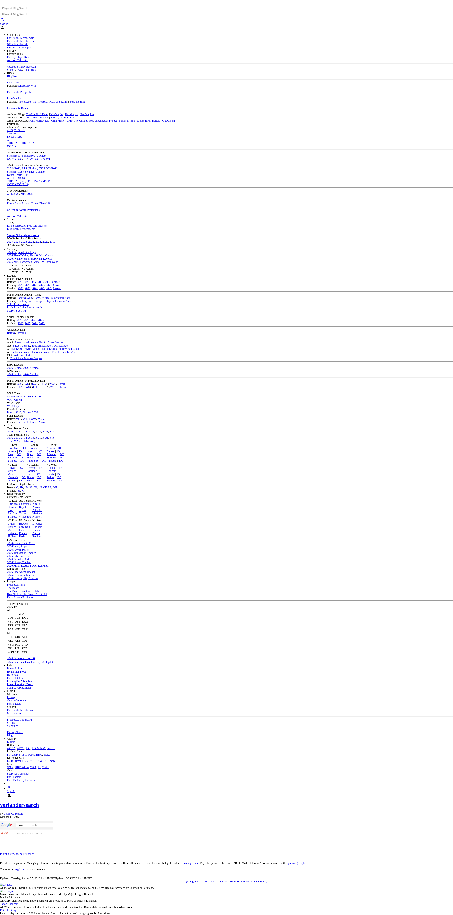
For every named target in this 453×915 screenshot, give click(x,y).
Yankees (12, 460)
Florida (28, 355)
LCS (34, 383)
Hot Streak (13, 674)
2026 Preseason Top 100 (21, 658)
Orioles (12, 451)
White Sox (32, 460)
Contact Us (208, 881)
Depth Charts (14, 136)
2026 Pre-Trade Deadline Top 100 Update (30, 662)
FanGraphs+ (87, 114)
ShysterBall (67, 117)
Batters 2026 (14, 412)
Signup (11, 69)
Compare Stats (62, 297)
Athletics (51, 454)
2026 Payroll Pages (18, 549)
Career (55, 281)
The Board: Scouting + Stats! (23, 590)
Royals (30, 451)
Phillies (12, 480)
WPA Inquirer (15, 406)
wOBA (11, 748)
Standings (12, 725)
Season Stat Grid (16, 310)
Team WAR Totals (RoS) (21, 441)
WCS (52, 383)
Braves (11, 467)
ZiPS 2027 (13, 193)
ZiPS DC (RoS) (48, 168)
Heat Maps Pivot (16, 671)
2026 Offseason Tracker (20, 575)
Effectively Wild (27, 85)
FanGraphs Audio (39, 120)
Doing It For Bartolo (148, 120)
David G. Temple (13, 813)
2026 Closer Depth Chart (21, 543)
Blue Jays (13, 447)
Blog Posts (30, 69)
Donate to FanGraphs (19, 47)
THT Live (31, 117)
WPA (33, 767)
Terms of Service (239, 881)
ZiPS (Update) (30, 168)
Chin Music (57, 120)
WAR (10, 767)
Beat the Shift (77, 101)
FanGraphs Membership (20, 37)
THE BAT (13, 142)
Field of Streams (58, 101)
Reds (29, 480)
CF (45, 487)
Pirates (30, 477)
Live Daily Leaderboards (21, 228)
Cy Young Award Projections (23, 209)
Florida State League (63, 351)
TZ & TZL (42, 760)
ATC (10, 139)
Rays (10, 454)
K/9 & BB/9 (35, 754)
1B (21, 487)
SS (30, 487)
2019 (52, 241)
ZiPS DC (19, 130)
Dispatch (43, 117)
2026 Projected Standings (21, 252)
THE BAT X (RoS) (39, 181)
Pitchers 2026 (30, 412)
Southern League (41, 345)
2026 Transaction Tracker (21, 552)
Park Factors (14, 703)
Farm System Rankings (20, 597)
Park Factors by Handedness (23, 780)
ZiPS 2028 (27, 193)
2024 (17, 241)
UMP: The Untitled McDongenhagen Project (91, 120)
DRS (25, 760)
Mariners (51, 457)
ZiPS (10, 130)
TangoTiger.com (9, 903)
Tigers (30, 454)
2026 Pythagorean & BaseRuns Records (29, 258)
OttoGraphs (168, 120)
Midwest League (21, 348)
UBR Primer (22, 767)
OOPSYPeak (14, 158)
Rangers (51, 460)
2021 (38, 241)
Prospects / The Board (19, 719)
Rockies (51, 480)
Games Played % (40, 203)
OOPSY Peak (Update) (37, 158)
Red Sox (12, 457)
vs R (25, 418)
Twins (30, 457)
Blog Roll (12, 76)
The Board (13, 587)
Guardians (32, 447)
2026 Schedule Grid (18, 555)
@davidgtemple (296, 863)
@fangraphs (193, 881)
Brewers (31, 467)
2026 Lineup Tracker (19, 562)
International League (26, 342)
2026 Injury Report (17, 546)
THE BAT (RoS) (16, 181)
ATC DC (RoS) (16, 177)
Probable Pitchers (37, 225)
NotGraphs (56, 114)
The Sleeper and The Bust (32, 101)
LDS (43, 383)
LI (39, 767)
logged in (20, 869)
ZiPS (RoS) (13, 168)
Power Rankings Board (20, 684)
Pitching (21, 332)
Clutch (45, 767)
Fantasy (54, 117)
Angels (51, 447)
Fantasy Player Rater (18, 57)
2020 (45, 241)
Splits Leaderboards (18, 304)
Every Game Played (18, 203)
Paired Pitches (15, 677)
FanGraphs (13, 82)
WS (27, 383)
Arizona (18, 355)
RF (49, 487)
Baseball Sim (14, 668)
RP (23, 490)
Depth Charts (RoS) (18, 174)
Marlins (12, 470)
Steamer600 (13, 155)
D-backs (51, 467)
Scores (11, 722)
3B (35, 487)
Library (11, 697)
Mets (10, 474)
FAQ (19, 69)
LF (40, 487)
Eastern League (21, 345)
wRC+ (20, 748)
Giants (50, 474)
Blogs (10, 735)
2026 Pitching (31, 367)
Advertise (222, 881)
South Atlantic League (44, 348)
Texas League (60, 345)
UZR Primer (14, 760)
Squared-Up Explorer (19, 687)
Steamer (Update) (35, 171)
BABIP (23, 754)
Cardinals (32, 470)
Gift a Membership (17, 44)
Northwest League (69, 348)
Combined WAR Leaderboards (24, 396)
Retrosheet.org (8, 910)
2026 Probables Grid (18, 559)
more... (51, 748)
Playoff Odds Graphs (41, 255)
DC (24, 447)
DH (55, 487)
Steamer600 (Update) (34, 155)
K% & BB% (39, 748)
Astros (50, 451)
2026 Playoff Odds (17, 255)
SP (18, 490)
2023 (24, 241)
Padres (50, 477)
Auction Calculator (17, 60)
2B (26, 487)
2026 (19, 281)
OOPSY (12, 146)
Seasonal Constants (18, 773)
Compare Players (43, 297)
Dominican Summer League (26, 358)
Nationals (13, 477)
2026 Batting (14, 367)
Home (32, 418)
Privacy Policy (259, 881)
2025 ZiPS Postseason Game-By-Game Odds (32, 261)
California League (21, 351)
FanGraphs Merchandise (21, 41)
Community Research (19, 107)
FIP (9, 754)
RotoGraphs (14, 98)
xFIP (14, 754)
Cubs (29, 474)
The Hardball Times (37, 114)
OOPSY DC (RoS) (18, 184)
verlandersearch (19, 805)
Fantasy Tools (15, 732)
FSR (32, 760)
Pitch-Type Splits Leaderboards (24, 307)
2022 (31, 241)
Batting (11, 332)
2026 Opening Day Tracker (22, 578)
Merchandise (14, 713)
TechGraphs (71, 114)
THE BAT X (27, 142)
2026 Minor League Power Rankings (28, 565)
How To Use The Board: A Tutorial (27, 594)
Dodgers (51, 470)
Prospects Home (16, 584)
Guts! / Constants (16, 700)
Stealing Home (127, 120)
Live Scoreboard (16, 225)
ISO (28, 748)
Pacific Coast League (51, 342)
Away (40, 418)
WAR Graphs (14, 399)
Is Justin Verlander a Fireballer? (17, 853)
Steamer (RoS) (15, 171)
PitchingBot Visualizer (19, 681)
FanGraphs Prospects (19, 92)
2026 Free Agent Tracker (21, 571)
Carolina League (41, 351)
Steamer (11, 133)
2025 (10, 241)
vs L (18, 418)
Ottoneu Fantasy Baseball (21, 66)
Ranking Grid (24, 297)
